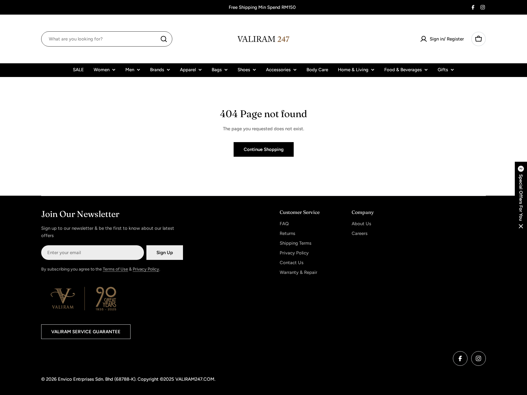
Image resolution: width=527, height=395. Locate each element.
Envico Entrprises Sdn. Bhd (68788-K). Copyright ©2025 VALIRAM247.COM (136, 379)
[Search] (163, 39)
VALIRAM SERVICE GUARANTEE (85, 331)
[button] (521, 197)
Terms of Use (115, 269)
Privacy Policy (146, 269)
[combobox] (106, 39)
